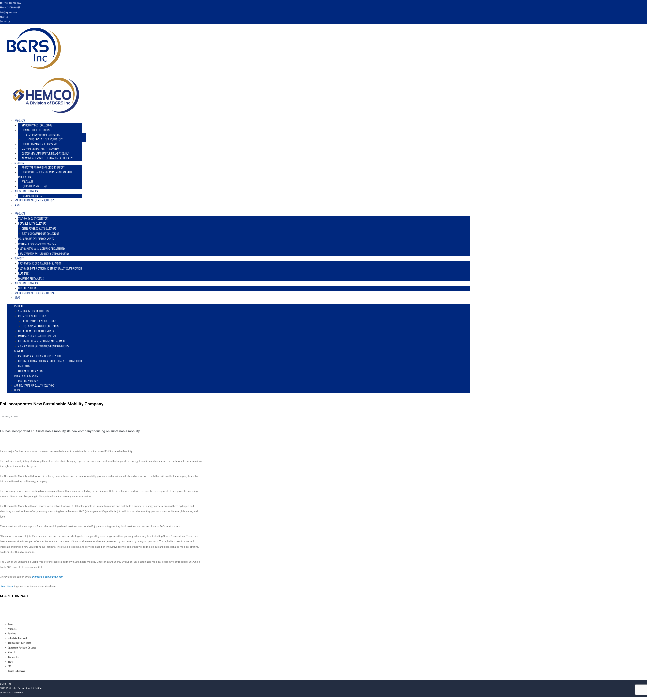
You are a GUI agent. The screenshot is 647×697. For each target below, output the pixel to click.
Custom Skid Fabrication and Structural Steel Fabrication (45, 174)
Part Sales (27, 181)
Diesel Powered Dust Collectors (42, 135)
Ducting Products (28, 381)
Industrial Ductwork (26, 191)
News (17, 205)
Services (19, 163)
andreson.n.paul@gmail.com (47, 576)
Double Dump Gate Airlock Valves (39, 144)
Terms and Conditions (11, 692)
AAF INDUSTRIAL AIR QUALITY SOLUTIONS (34, 200)
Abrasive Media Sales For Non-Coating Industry (47, 158)
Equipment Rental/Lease (30, 371)
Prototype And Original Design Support (43, 167)
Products (19, 121)
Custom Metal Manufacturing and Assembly (45, 153)
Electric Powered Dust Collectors (44, 139)
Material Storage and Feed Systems (40, 149)
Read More (7, 586)
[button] (239, 121)
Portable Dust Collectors (36, 130)
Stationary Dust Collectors (37, 125)
